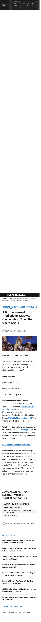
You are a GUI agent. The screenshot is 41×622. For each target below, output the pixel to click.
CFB (16, 612)
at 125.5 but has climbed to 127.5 (20, 418)
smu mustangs (10, 515)
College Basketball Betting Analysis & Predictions (20, 308)
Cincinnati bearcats (12, 508)
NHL (28, 612)
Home (4, 298)
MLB (24, 612)
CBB (20, 612)
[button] (3, 295)
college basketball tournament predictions (18, 511)
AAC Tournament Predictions (16, 504)
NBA (12, 612)
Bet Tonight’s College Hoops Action (16, 444)
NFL (9, 612)
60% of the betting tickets (22, 430)
